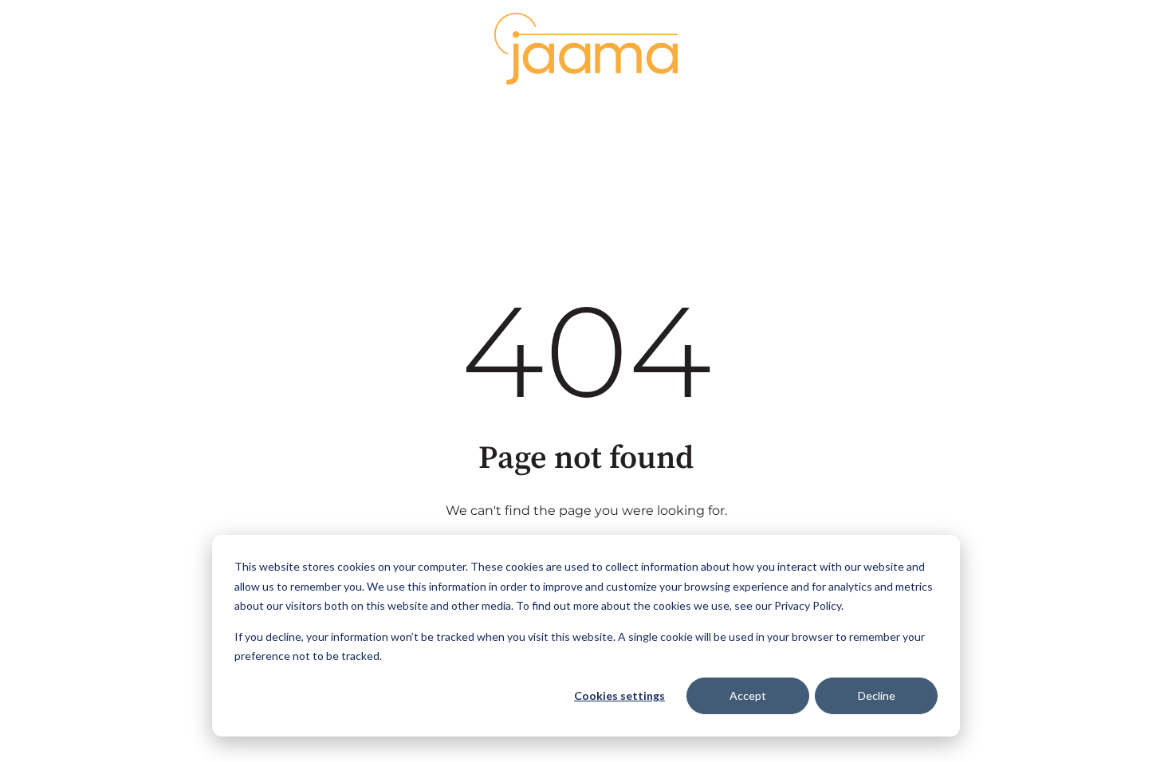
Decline (876, 695)
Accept (748, 695)
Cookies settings (619, 695)
